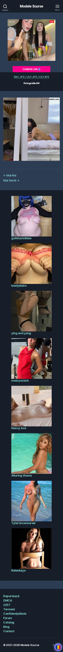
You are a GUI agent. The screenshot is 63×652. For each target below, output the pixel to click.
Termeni (9, 609)
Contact (8, 631)
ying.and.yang (21, 333)
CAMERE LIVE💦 (31, 69)
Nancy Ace (18, 428)
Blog (6, 626)
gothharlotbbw (21, 238)
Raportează (11, 596)
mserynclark (20, 380)
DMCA (7, 600)
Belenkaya (18, 570)
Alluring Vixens (21, 475)
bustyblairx (19, 285)
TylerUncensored (23, 523)
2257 (6, 605)
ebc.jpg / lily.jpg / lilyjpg (31, 76)
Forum (7, 618)
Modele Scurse (31, 6)
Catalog (8, 622)
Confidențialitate (14, 613)
